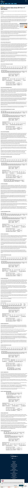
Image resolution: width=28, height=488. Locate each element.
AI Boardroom (14, 461)
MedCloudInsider (14, 469)
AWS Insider (14, 463)
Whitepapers (6, 3)
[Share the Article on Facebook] (24, 6)
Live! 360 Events (14, 467)
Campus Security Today (14, 464)
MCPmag (14, 468)
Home (1, 3)
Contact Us (15, 3)
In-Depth (2, 6)
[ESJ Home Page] (2, 1)
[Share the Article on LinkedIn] (25, 6)
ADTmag (14, 462)
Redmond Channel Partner (14, 473)
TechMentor (14, 476)
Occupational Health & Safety (14, 470)
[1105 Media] (14, 458)
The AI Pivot (14, 478)
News (3, 3)
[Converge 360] (14, 456)
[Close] (23, 480)
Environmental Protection (14, 466)
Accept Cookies (21, 485)
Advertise (12, 3)
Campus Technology (14, 465)
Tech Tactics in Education (14, 477)
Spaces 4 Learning (14, 475)
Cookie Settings (15, 485)
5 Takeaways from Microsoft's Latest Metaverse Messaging (25, 486)
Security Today (14, 474)
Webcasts (9, 3)
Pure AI (14, 471)
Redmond (14, 472)
